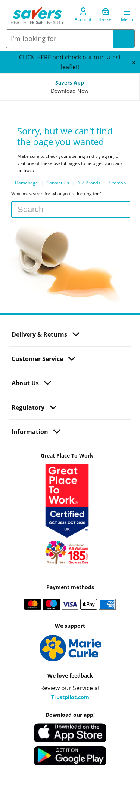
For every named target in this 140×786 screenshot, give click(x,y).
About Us (25, 383)
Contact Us (58, 183)
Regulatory (28, 407)
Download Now (69, 91)
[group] (70, 62)
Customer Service (37, 359)
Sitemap (117, 183)
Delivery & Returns (39, 334)
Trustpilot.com (70, 697)
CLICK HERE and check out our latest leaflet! (70, 62)
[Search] (123, 39)
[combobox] (59, 39)
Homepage (27, 183)
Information (30, 432)
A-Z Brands (89, 183)
